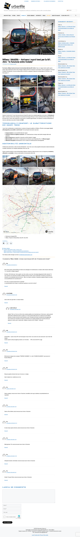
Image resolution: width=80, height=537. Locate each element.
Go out (49, 15)
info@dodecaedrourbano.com (25, 254)
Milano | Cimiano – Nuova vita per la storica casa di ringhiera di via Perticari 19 (66, 36)
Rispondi (6, 286)
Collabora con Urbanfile (49, 1)
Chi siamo (26, 1)
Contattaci (60, 1)
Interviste (38, 15)
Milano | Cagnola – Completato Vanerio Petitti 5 (66, 52)
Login (33, 535)
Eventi (18, 15)
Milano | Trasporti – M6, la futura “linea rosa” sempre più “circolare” (66, 66)
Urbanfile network (35, 1)
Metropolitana (10, 249)
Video (44, 15)
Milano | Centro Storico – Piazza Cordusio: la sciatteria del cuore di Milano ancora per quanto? (21, 252)
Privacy (41, 535)
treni (21, 249)
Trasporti (18, 249)
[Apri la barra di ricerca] (76, 15)
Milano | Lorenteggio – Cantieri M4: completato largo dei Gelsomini (16, 250)
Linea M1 (5, 249)
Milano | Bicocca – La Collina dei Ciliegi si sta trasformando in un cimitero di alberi (66, 28)
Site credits (46, 535)
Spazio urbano (30, 15)
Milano (5, 248)
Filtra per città (65, 15)
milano (14, 249)
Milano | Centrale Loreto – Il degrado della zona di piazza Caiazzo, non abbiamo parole (66, 44)
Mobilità (24, 15)
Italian (69, 10)
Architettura (7, 15)
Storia (13, 15)
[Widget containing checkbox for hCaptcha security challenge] (11, 516)
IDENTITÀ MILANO (56, 15)
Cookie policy (37, 535)
